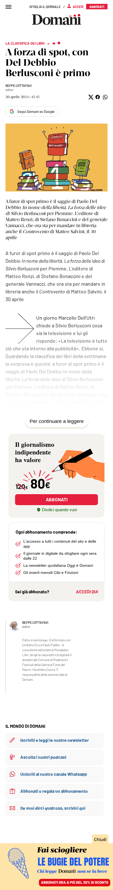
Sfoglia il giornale (45, 6)
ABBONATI (56, 499)
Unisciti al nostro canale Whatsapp (53, 774)
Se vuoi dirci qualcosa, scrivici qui (52, 808)
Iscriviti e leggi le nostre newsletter (54, 740)
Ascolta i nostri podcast (43, 757)
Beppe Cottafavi (18, 85)
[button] (90, 97)
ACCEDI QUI (87, 591)
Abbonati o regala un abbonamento (54, 791)
